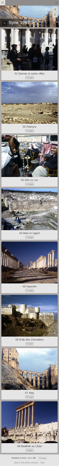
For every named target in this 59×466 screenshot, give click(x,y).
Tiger (42, 462)
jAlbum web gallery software (26, 462)
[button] (3, 462)
